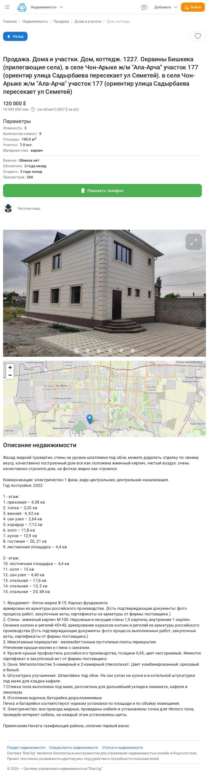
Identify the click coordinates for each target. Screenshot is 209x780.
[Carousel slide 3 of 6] (98, 350)
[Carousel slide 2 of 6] (87, 350)
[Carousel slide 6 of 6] (132, 350)
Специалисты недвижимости (74, 747)
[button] (7, 7)
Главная (10, 21)
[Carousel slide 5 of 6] (121, 350)
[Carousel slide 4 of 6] (110, 350)
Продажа (61, 21)
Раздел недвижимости (26, 747)
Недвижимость (35, 21)
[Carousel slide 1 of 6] (76, 350)
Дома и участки (88, 21)
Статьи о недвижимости (122, 747)
